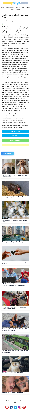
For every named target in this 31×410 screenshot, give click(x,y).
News (2, 7)
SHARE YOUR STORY (15, 140)
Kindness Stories (10, 7)
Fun (23, 7)
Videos (18, 7)
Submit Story (15, 401)
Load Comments (7, 153)
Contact (8, 401)
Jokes (12, 9)
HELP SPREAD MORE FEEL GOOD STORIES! (15, 145)
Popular (18, 9)
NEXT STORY (15, 136)
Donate (22, 401)
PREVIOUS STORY (15, 131)
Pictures (28, 7)
